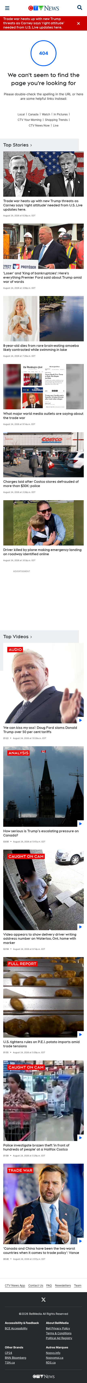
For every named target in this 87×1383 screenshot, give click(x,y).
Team (77, 1285)
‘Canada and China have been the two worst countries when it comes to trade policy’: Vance (41, 1251)
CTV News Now (39, 125)
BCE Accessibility (16, 1328)
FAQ (49, 1285)
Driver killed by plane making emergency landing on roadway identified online (42, 552)
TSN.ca (10, 1362)
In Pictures (61, 114)
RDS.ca (51, 1362)
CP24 (8, 1352)
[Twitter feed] (43, 1299)
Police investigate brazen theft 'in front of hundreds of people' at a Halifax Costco (36, 1147)
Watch (46, 114)
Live (55, 125)
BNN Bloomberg (15, 1357)
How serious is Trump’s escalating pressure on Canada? (41, 833)
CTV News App (15, 1285)
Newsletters (63, 1285)
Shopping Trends (56, 119)
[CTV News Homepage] (43, 8)
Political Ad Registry (59, 1338)
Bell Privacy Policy (58, 1328)
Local (21, 114)
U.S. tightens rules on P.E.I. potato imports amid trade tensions (41, 1044)
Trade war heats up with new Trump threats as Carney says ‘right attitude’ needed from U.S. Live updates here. (43, 205)
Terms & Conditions (58, 1333)
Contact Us (35, 1285)
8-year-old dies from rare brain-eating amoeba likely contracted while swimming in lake (41, 348)
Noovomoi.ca (54, 1357)
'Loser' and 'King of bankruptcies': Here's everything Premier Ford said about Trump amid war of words (42, 277)
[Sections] (7, 8)
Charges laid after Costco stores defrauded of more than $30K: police (41, 484)
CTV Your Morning (29, 119)
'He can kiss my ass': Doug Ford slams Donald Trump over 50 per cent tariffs (40, 730)
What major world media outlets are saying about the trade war (43, 416)
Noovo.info (53, 1352)
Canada (33, 114)
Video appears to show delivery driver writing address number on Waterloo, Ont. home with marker (39, 939)
